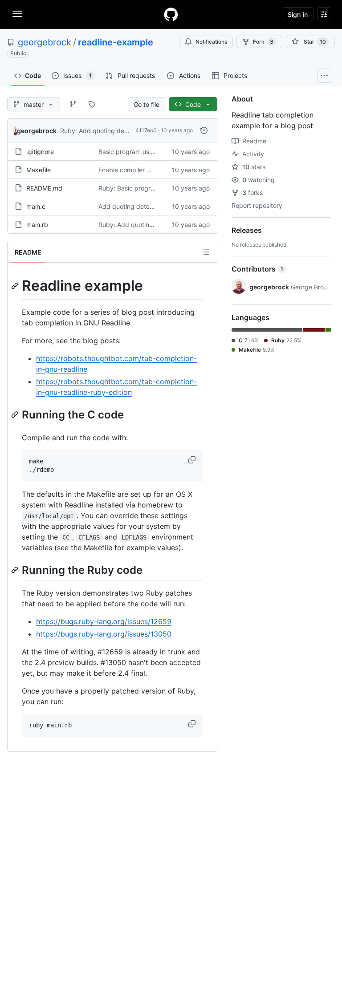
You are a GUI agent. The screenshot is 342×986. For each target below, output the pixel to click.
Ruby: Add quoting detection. (103, 130)
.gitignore (40, 151)
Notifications (211, 41)
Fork (263, 41)
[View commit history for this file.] (204, 130)
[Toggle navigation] (17, 13)
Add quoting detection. (132, 206)
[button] (193, 460)
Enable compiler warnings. (136, 170)
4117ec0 (146, 130)
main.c (35, 206)
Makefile (38, 170)
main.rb (37, 224)
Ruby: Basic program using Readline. (151, 188)
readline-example (115, 42)
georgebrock (44, 42)
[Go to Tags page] (91, 104)
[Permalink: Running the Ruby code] (15, 570)
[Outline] (205, 252)
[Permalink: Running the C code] (15, 414)
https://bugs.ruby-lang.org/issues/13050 (103, 633)
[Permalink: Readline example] (15, 286)
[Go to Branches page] (73, 104)
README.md (44, 188)
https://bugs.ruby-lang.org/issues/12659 (103, 621)
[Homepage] (171, 14)
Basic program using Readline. (142, 151)
